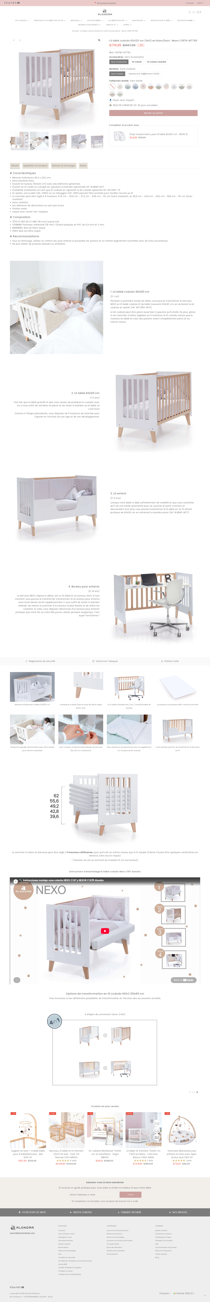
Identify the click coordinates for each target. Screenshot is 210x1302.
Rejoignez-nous (65, 1237)
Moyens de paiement (116, 1251)
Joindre (130, 1194)
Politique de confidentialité (69, 1274)
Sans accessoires (119, 62)
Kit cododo (137, 62)
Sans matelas (117, 74)
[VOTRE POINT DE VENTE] (19, 1212)
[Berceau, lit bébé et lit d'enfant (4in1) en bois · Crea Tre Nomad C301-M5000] (66, 1130)
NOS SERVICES (179, 1212)
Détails (15, 165)
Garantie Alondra (65, 1240)
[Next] (20, 40)
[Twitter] (16, 2)
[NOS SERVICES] (170, 1212)
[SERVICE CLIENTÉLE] (71, 1212)
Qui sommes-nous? (66, 1234)
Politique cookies (65, 1271)
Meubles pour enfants (88, 25)
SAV (60, 1254)
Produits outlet (113, 1244)
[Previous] (14, 40)
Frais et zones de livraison (117, 1230)
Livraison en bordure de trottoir (120, 1240)
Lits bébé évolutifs (116, 20)
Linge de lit (111, 25)
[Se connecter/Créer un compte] (193, 12)
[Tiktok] (13, 2)
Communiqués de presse (166, 1247)
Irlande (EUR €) (185, 1293)
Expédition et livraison (35, 165)
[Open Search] (189, 12)
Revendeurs (63, 1247)
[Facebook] (4, 2)
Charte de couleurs (163, 1234)
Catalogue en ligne (163, 1237)
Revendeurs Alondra (106, 3)
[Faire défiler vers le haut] (205, 1295)
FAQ (157, 1244)
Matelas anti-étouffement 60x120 (145, 74)
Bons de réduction (114, 1247)
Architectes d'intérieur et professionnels (75, 1261)
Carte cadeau (161, 1254)
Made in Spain (64, 1244)
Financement (112, 1254)
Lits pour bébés (94, 20)
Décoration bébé (185, 20)
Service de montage (115, 1237)
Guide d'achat (161, 1230)
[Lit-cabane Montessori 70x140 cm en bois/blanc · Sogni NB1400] (105, 1130)
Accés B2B (62, 1264)
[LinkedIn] (9, 2)
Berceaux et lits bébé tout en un (49, 20)
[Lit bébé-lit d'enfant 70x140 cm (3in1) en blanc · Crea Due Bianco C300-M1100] (143, 1130)
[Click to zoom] (99, 40)
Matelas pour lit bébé (160, 20)
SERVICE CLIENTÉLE (82, 1212)
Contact (61, 1230)
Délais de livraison (114, 1234)
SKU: (111, 52)
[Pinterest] (11, 2)
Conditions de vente (66, 1257)
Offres (126, 25)
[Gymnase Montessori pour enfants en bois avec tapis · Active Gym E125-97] (182, 1130)
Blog (157, 1257)
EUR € (200, 3)
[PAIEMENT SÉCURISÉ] (119, 1212)
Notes (83, 165)
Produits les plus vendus (105, 1106)
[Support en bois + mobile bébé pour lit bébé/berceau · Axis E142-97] (28, 1130)
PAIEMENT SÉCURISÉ (131, 1212)
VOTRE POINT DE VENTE (34, 1212)
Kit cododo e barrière (156, 62)
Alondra (75, 31)
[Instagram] (7, 2)
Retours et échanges (63, 165)
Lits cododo (21, 20)
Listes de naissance (163, 1251)
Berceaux (75, 20)
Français (190, 3)
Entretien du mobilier (164, 1240)
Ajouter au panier (153, 113)
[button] (63, 1160)
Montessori (138, 20)
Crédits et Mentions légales (69, 1267)
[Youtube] (18, 2)
